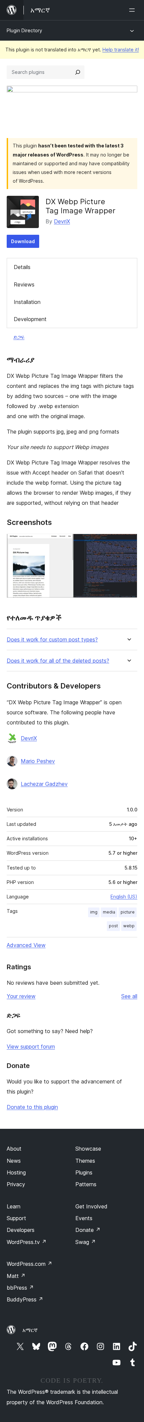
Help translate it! (120, 49)
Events (83, 1218)
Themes (85, 1160)
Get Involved (91, 1206)
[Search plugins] (77, 72)
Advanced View (26, 945)
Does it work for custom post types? (52, 639)
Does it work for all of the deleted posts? (58, 661)
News (14, 1160)
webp (129, 925)
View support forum (31, 1046)
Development (30, 319)
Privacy (16, 1184)
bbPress (20, 1287)
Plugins (83, 1172)
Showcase (88, 1148)
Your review (21, 996)
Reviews (24, 284)
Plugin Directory (24, 30)
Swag (85, 1242)
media (109, 912)
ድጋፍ (18, 337)
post (113, 925)
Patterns (85, 1184)
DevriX (62, 221)
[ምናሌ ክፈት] (133, 10)
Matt (16, 1276)
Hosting (16, 1172)
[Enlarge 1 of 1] (128, 542)
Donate (87, 1230)
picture (128, 912)
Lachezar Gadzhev (44, 784)
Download (23, 241)
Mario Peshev (38, 761)
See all (129, 996)
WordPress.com (29, 1263)
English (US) (124, 896)
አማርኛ (30, 1330)
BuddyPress (25, 1299)
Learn (13, 1206)
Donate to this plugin (32, 1107)
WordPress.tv (27, 1242)
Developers (20, 1230)
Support (16, 1218)
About (14, 1148)
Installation (27, 302)
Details (22, 267)
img (93, 912)
